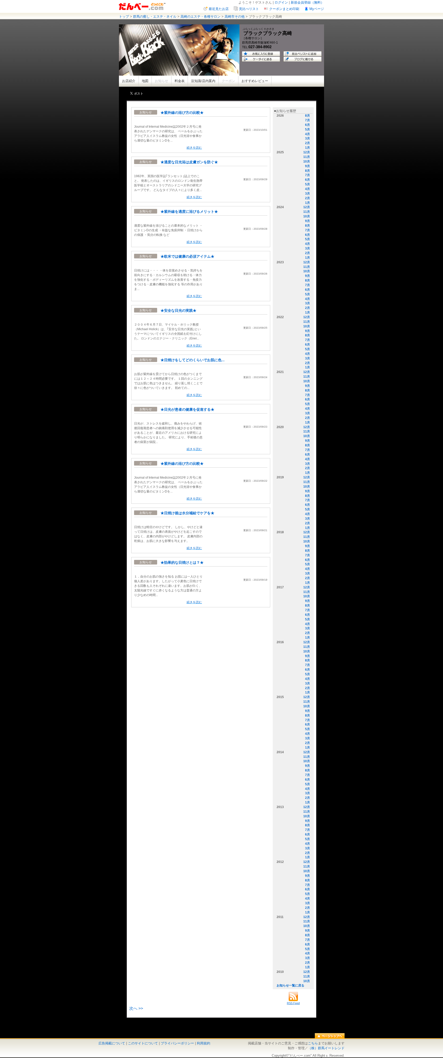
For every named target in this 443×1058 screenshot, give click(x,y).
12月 (306, 152)
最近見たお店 (219, 9)
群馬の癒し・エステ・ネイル (154, 16)
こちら (313, 1043)
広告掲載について (111, 1043)
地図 (145, 81)
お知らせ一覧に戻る (290, 985)
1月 (307, 147)
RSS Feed (293, 1003)
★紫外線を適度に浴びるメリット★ (189, 211)
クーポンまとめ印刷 (284, 9)
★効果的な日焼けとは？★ (182, 562)
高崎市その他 (235, 16)
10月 (306, 161)
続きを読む (194, 147)
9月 (307, 166)
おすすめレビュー (254, 81)
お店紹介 (128, 81)
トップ (124, 16)
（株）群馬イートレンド (326, 1048)
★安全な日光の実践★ (178, 310)
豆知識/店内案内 (203, 81)
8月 (307, 115)
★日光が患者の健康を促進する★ (187, 409)
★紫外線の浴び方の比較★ (182, 112)
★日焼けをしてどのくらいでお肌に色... (192, 360)
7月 (307, 120)
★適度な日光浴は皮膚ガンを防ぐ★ (189, 162)
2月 (307, 143)
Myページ (316, 9)
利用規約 (203, 1043)
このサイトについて (143, 1043)
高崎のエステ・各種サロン (200, 16)
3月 (307, 138)
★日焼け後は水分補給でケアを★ (187, 513)
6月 (307, 125)
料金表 (180, 81)
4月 (307, 134)
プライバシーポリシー (177, 1043)
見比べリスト (249, 9)
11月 (306, 157)
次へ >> (136, 1008)
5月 (307, 129)
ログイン (281, 2)
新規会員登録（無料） (307, 2)
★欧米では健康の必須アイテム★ (187, 256)
